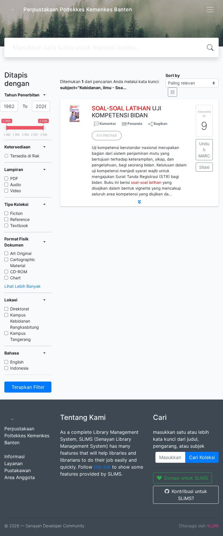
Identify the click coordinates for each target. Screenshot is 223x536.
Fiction (16, 213)
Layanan (13, 463)
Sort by (173, 75)
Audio (15, 184)
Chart (15, 277)
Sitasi (204, 167)
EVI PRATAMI (107, 135)
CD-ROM (18, 271)
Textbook (19, 225)
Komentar (107, 123)
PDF (14, 178)
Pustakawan (17, 470)
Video (15, 190)
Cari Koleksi (202, 457)
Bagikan (160, 123)
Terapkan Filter (28, 387)
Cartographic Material (22, 262)
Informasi (14, 456)
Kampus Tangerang (20, 336)
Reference (20, 219)
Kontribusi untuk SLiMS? (189, 494)
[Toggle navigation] (210, 9)
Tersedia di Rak (24, 155)
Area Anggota (19, 477)
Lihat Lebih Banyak (22, 286)
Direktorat (19, 308)
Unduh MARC (204, 149)
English (17, 361)
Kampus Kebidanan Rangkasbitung (24, 321)
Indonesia (19, 368)
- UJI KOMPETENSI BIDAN (126, 112)
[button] (139, 201)
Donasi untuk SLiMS (186, 478)
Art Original (20, 253)
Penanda (134, 123)
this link (102, 467)
